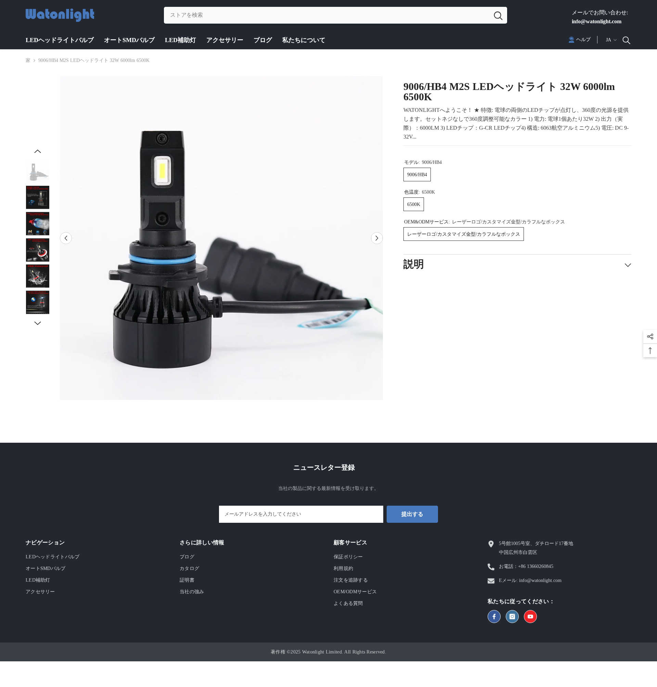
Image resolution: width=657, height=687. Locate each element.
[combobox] (326, 15)
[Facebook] (494, 616)
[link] (579, 39)
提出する (412, 514)
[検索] (335, 15)
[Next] (377, 238)
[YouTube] (530, 616)
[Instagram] (512, 616)
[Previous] (66, 238)
